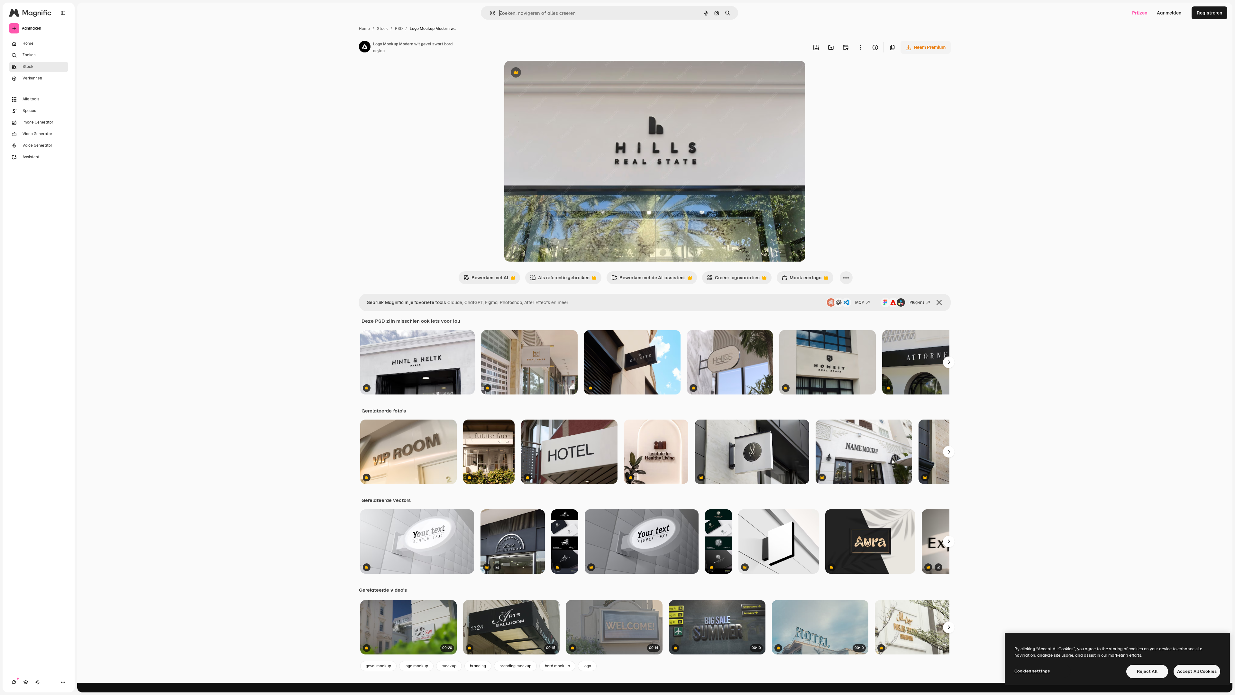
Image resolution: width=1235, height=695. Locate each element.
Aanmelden (1169, 13)
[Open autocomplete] (490, 13)
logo (587, 666)
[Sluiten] (939, 302)
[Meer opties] (860, 47)
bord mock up (557, 666)
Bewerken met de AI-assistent (648, 279)
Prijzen (1139, 13)
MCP (859, 302)
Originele (546, 73)
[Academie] (26, 682)
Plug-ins (917, 302)
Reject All (1147, 671)
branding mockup (515, 666)
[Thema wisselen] (37, 682)
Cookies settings (1032, 671)
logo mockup (416, 666)
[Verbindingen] (14, 682)
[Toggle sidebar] (63, 13)
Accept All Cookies (1197, 671)
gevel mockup (378, 666)
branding (478, 666)
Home (364, 28)
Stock (382, 28)
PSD (399, 28)
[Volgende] (949, 362)
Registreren (1209, 13)
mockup (449, 666)
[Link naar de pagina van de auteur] (364, 47)
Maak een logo (801, 279)
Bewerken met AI (485, 279)
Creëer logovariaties (733, 279)
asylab (379, 50)
